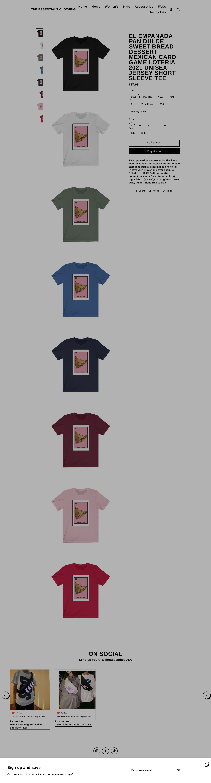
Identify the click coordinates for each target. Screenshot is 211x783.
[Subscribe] (178, 770)
